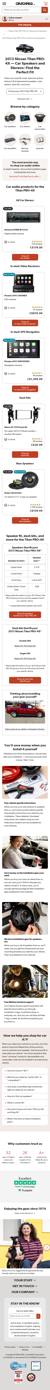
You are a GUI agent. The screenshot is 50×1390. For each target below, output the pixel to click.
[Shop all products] (4, 4)
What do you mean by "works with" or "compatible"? (24, 1079)
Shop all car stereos (25, 257)
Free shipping (25, 25)
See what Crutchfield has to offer (24, 177)
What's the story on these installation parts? (24, 1120)
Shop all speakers (25, 615)
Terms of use (24, 1347)
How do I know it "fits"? (17, 1071)
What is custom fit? (15, 1103)
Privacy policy (10, 1347)
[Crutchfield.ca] (25, 4)
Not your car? (23, 99)
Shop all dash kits (25, 454)
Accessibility (37, 1347)
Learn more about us (24, 1213)
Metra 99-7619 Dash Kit (25, 659)
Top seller (8, 209)
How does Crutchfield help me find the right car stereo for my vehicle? (24, 1088)
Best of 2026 (9, 274)
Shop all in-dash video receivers (25, 323)
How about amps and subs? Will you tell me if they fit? (25, 1111)
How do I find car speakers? (19, 1096)
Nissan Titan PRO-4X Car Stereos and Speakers (28, 31)
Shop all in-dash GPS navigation (25, 389)
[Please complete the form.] (38, 1316)
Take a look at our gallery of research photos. (25, 729)
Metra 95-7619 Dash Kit (25, 646)
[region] (25, 1247)
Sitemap (25, 1350)
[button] (47, 1247)
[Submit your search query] (44, 10)
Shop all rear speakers (25, 520)
